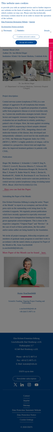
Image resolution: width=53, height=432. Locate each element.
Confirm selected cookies (26, 37)
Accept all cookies (26, 42)
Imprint (32, 22)
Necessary (7, 30)
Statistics (20, 30)
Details (47, 31)
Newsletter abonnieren (51, 60)
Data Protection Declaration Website (14, 22)
